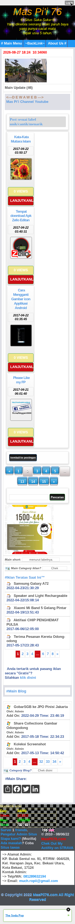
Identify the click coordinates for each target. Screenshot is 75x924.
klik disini (28, 678)
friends (21, 830)
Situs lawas (10, 847)
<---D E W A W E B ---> (25, 97)
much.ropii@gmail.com (38, 881)
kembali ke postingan (23, 457)
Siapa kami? (11, 839)
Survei (6, 830)
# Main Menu (11, 43)
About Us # (57, 43)
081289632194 (34, 876)
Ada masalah (11, 843)
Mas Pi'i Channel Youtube (27, 102)
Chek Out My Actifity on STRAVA (57, 845)
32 (41, 762)
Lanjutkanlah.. (22, 201)
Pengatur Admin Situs (19, 834)
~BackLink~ (35, 43)
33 (48, 762)
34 (54, 762)
